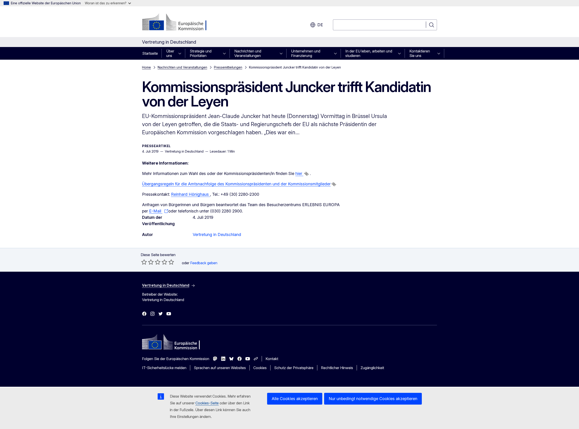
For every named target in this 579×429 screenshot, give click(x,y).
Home (146, 67)
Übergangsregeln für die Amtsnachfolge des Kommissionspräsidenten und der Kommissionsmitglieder (236, 184)
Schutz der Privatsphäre (293, 367)
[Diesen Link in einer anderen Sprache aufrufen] (306, 174)
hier (299, 173)
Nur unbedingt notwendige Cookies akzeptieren (373, 398)
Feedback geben (203, 263)
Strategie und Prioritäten (200, 53)
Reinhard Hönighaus (190, 194)
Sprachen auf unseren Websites (220, 367)
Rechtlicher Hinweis (337, 367)
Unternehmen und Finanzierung (305, 53)
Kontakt (272, 358)
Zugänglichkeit (372, 367)
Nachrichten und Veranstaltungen (247, 53)
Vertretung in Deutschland (217, 234)
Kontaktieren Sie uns (419, 53)
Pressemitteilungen (228, 67)
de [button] (320, 24)
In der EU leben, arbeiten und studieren (368, 53)
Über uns (170, 53)
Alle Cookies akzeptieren (295, 398)
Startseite (150, 53)
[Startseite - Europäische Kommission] (178, 23)
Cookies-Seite (207, 403)
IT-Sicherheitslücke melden (164, 367)
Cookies (260, 367)
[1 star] (144, 262)
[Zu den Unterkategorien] (181, 53)
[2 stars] (147, 262)
